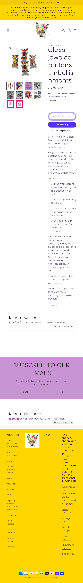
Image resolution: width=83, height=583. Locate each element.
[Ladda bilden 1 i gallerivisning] (10, 86)
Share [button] (54, 305)
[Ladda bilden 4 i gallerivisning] (38, 86)
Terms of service (11, 539)
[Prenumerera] (62, 392)
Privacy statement (12, 531)
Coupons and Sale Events (11, 469)
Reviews (10, 489)
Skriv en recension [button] (63, 326)
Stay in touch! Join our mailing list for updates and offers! (12, 448)
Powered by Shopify (50, 578)
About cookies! (10, 522)
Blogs (9, 478)
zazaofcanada (37, 578)
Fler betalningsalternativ (62, 131)
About (10, 461)
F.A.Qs (9, 495)
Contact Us (12, 515)
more (70, 553)
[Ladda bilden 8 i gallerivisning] (38, 95)
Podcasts (11, 484)
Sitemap (11, 546)
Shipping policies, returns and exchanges (12, 505)
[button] (8, 31)
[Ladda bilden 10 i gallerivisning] (19, 104)
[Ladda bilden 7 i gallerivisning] (28, 95)
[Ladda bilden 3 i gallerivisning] (28, 86)
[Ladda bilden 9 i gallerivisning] (10, 104)
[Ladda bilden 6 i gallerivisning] (19, 95)
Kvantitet (52, 101)
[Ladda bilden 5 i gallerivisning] (10, 95)
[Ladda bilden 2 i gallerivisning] (19, 86)
